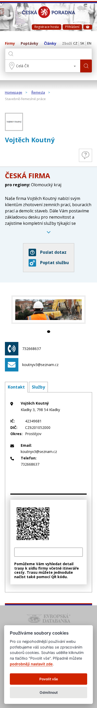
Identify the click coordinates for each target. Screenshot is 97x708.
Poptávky (29, 43)
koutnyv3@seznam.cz (40, 364)
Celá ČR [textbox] (22, 65)
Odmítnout (49, 692)
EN (89, 43)
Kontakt (16, 387)
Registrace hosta (46, 27)
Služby (38, 387)
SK (82, 43)
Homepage (13, 93)
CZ (75, 43)
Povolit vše (48, 679)
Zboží (67, 43)
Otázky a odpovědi (85, 155)
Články (50, 43)
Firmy (10, 43)
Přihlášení (72, 27)
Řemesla (38, 93)
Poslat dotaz (53, 252)
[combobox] (42, 66)
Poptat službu (54, 262)
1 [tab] (48, 331)
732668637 (31, 348)
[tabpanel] (48, 309)
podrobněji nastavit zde (31, 664)
